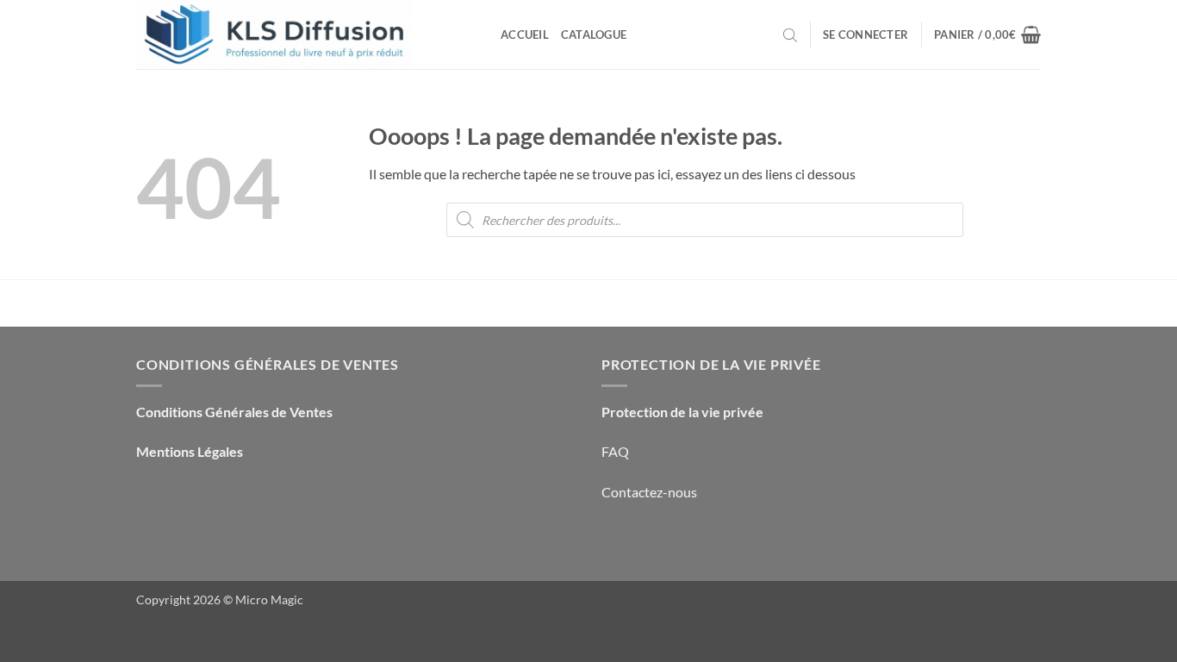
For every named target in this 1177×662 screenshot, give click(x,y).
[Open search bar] (790, 34)
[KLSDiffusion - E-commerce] (305, 34)
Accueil (525, 34)
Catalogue (593, 34)
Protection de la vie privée (682, 411)
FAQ (615, 451)
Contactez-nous (649, 492)
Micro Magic (269, 599)
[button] (865, 34)
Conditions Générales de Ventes (234, 411)
